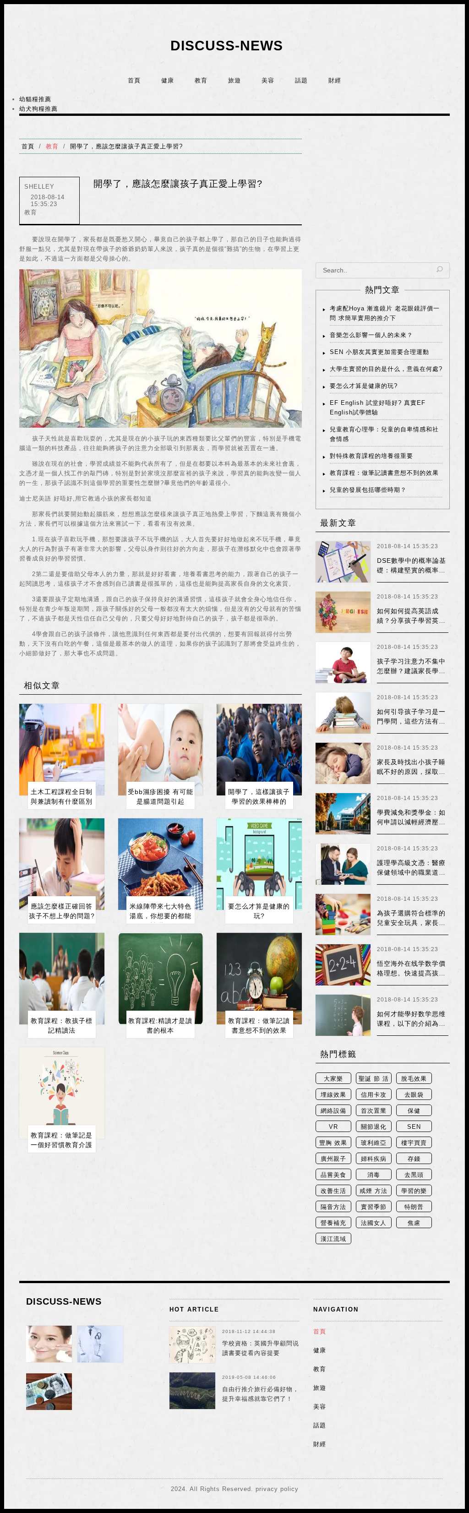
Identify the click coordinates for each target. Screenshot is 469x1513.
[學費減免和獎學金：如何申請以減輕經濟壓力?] (343, 813)
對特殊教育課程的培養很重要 (371, 455)
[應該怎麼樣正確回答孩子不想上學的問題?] (61, 864)
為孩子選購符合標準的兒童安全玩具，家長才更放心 (411, 922)
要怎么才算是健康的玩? (364, 385)
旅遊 (234, 80)
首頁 (134, 80)
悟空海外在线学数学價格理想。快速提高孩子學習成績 (411, 973)
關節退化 (374, 1126)
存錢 (414, 1158)
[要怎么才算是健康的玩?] (259, 864)
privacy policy (277, 1489)
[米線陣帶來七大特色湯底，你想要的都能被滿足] (160, 864)
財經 (334, 80)
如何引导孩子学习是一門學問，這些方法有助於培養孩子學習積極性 (411, 721)
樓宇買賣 (414, 1142)
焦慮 (414, 1222)
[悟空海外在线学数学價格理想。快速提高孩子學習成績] (343, 964)
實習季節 (374, 1206)
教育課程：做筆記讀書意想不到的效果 (384, 472)
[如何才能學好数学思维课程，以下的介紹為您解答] (343, 1015)
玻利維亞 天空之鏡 (374, 1143)
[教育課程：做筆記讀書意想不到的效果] (259, 978)
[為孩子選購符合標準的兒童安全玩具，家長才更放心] (343, 914)
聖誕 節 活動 (374, 1079)
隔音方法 (333, 1206)
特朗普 (414, 1206)
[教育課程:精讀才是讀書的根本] (160, 978)
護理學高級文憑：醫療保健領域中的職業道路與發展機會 (411, 872)
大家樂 (333, 1078)
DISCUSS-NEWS (226, 45)
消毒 (373, 1174)
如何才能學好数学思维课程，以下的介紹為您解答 (411, 1023)
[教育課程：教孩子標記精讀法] (61, 978)
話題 (301, 80)
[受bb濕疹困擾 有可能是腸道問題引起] (160, 749)
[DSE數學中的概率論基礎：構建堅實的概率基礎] (343, 561)
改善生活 (333, 1190)
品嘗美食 (333, 1174)
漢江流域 (333, 1238)
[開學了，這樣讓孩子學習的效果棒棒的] (259, 749)
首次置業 (374, 1110)
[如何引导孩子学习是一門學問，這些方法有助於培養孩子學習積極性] (343, 713)
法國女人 (374, 1222)
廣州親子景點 (333, 1159)
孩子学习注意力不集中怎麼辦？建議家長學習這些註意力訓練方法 (411, 671)
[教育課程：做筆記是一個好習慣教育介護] (61, 1093)
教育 (201, 80)
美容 (268, 80)
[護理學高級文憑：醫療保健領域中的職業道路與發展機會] (343, 864)
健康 (167, 80)
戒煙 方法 (373, 1190)
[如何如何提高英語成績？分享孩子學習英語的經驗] (343, 612)
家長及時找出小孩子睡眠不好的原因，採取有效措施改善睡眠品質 (411, 771)
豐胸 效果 (333, 1142)
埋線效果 (333, 1094)
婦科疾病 (374, 1158)
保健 (414, 1110)
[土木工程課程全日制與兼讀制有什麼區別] (61, 749)
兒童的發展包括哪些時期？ (368, 489)
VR (333, 1126)
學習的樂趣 (414, 1191)
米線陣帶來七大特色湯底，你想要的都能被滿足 (160, 916)
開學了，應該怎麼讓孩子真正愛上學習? (126, 146)
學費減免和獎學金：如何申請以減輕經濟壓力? (411, 822)
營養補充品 (333, 1223)
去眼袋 (414, 1094)
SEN (414, 1126)
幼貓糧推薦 (35, 99)
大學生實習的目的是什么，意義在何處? (386, 368)
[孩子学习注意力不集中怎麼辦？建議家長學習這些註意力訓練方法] (343, 662)
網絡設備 (333, 1110)
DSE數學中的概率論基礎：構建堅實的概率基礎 (411, 570)
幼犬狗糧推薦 (38, 108)
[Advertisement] (383, 196)
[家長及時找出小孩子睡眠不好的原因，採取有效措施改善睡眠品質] (343, 763)
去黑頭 (414, 1174)
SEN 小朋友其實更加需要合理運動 (379, 351)
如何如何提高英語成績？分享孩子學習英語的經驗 (411, 620)
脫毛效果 (414, 1078)
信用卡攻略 (374, 1095)
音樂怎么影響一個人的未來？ (371, 335)
